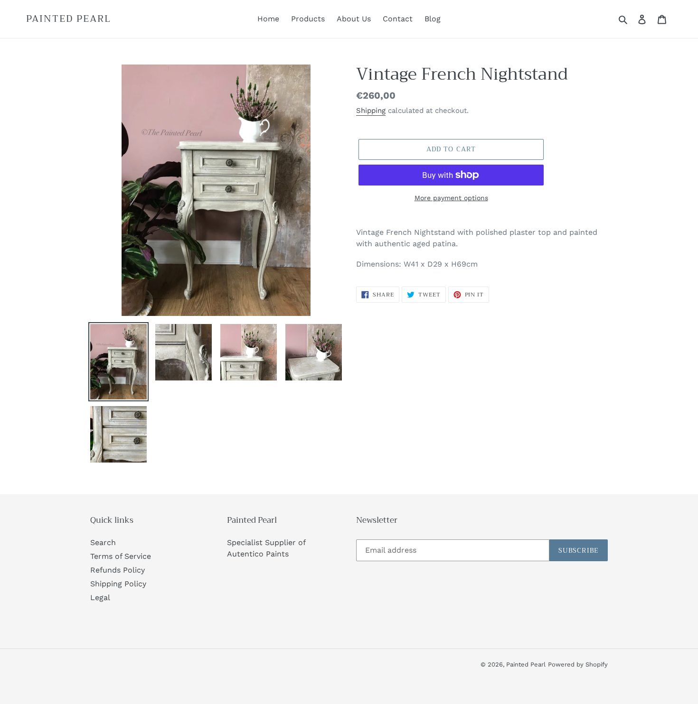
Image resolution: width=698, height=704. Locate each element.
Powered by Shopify (578, 664)
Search (103, 542)
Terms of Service (120, 556)
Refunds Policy (117, 569)
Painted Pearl (68, 19)
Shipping (371, 110)
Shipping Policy (118, 583)
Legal (100, 597)
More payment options (451, 198)
